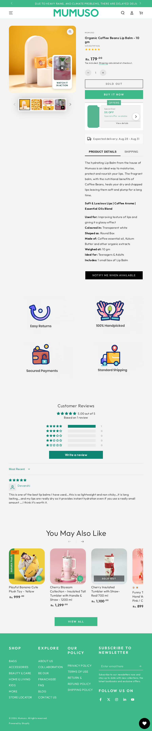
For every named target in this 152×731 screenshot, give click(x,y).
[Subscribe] (141, 666)
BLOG (42, 691)
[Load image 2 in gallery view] (36, 104)
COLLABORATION (50, 667)
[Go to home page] (76, 13)
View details (122, 123)
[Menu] (11, 13)
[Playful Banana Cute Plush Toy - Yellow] (27, 566)
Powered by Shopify (19, 723)
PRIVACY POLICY (80, 665)
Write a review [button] (76, 455)
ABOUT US (45, 661)
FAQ (41, 685)
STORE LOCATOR (20, 697)
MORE (13, 691)
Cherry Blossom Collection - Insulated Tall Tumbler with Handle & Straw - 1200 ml (68, 593)
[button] (122, 13)
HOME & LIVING (19, 679)
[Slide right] (140, 3)
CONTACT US (47, 697)
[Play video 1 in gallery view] (60, 104)
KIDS (12, 685)
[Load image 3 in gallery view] (48, 104)
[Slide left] (12, 3)
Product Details (103, 151)
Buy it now (114, 94)
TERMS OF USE (78, 671)
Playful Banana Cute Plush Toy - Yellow (23, 589)
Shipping (103, 63)
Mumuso (22, 718)
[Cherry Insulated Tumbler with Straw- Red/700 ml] (109, 566)
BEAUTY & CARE (20, 673)
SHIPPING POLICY (80, 690)
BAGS (13, 661)
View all (76, 621)
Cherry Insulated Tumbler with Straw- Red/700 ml (105, 591)
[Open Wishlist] (144, 723)
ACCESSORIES (18, 667)
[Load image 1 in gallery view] (24, 104)
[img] (18, 480)
